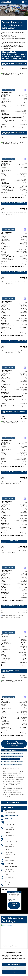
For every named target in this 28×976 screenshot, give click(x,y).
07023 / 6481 (9, 818)
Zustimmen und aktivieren (14, 905)
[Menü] (26, 2)
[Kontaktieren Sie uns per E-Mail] (23, 2)
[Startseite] (6, 1)
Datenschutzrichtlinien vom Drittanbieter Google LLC (13, 899)
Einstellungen (14, 968)
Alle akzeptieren (14, 972)
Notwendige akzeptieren (14, 964)
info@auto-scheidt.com (11, 815)
